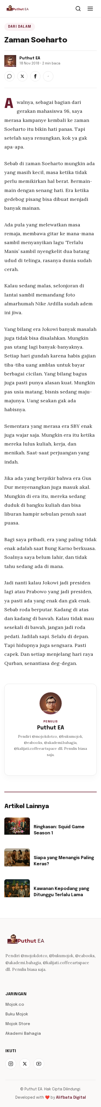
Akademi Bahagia (23, 1034)
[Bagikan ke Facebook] (35, 76)
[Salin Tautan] (48, 76)
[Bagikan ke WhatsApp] (9, 76)
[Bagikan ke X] (22, 76)
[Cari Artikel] (78, 8)
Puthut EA (50, 728)
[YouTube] (38, 1063)
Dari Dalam (19, 26)
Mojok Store (17, 1024)
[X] (24, 1063)
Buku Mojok (16, 1014)
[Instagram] (10, 1063)
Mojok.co (14, 1005)
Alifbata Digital (71, 1097)
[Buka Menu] (90, 8)
